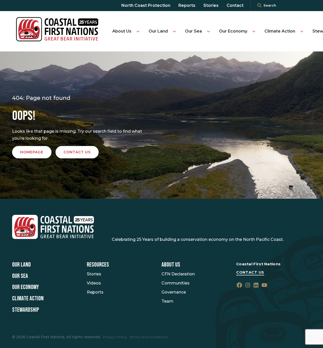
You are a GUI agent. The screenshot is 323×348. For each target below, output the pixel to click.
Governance (174, 292)
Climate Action (279, 31)
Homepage (31, 152)
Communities (176, 283)
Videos (94, 283)
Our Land (158, 31)
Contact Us (250, 272)
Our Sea (193, 31)
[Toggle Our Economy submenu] (253, 31)
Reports (186, 5)
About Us (121, 31)
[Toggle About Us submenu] (138, 31)
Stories (211, 5)
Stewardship (25, 309)
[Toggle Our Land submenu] (174, 31)
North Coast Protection (145, 5)
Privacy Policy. (115, 337)
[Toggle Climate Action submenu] (301, 31)
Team (167, 301)
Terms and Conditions (148, 337)
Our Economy (233, 31)
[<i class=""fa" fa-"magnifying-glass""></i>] (259, 6)
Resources (98, 264)
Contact (235, 5)
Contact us (77, 152)
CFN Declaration (178, 274)
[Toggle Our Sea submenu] (208, 31)
